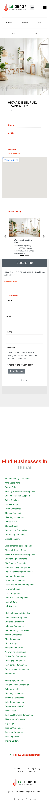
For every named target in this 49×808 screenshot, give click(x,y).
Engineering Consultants (16, 558)
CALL (13, 33)
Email (36, 33)
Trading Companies (13, 728)
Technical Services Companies (19, 715)
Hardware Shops (12, 589)
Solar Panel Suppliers (14, 702)
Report (24, 380)
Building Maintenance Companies (20, 491)
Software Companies (14, 697)
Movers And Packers (14, 647)
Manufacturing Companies (17, 630)
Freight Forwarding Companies (19, 571)
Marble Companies (13, 634)
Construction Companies (16, 530)
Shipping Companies (14, 693)
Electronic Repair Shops (15, 550)
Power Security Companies (17, 684)
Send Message (17, 371)
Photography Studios (14, 680)
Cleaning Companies (14, 517)
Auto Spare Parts (12, 482)
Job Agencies (11, 606)
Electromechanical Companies (18, 545)
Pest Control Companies (16, 665)
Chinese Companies (14, 513)
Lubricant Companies (14, 626)
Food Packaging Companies (17, 567)
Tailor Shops (10, 710)
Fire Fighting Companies (16, 563)
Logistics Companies (14, 621)
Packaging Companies (15, 660)
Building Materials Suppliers (17, 495)
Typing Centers (12, 740)
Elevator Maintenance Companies (20, 554)
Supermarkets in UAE (14, 706)
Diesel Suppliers (12, 539)
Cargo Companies (13, 508)
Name (9, 300)
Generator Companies (15, 580)
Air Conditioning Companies (17, 478)
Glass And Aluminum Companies (19, 584)
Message (10, 347)
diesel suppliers (14, 153)
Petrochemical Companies (17, 669)
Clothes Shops (11, 526)
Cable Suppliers (12, 500)
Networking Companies (15, 652)
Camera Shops (11, 504)
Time (39, 23)
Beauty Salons (11, 487)
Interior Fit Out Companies (16, 597)
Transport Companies (14, 732)
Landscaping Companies (16, 617)
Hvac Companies (12, 593)
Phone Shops (11, 673)
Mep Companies (12, 639)
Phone (9, 331)
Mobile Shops (11, 643)
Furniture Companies (14, 576)
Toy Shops (9, 723)
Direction (9, 23)
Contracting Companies (15, 534)
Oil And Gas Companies (15, 656)
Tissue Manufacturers (15, 719)
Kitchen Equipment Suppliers (18, 613)
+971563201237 (10, 281)
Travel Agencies (12, 736)
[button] (32, 7)
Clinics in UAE (11, 521)
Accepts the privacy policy (21, 364)
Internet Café (11, 602)
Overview (24, 23)
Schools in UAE (11, 689)
